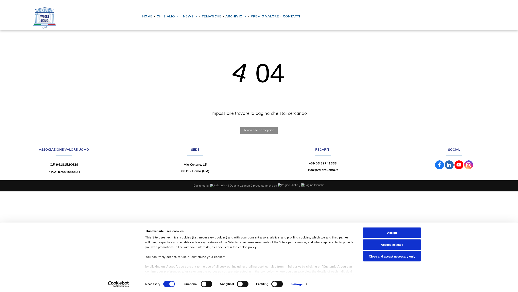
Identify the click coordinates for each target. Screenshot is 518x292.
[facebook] (439, 165)
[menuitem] (148, 16)
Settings (297, 284)
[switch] (206, 284)
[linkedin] (449, 165)
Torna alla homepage (259, 130)
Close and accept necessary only (392, 256)
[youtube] (458, 165)
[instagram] (468, 165)
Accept (392, 232)
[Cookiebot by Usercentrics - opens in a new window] (118, 284)
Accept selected (392, 244)
